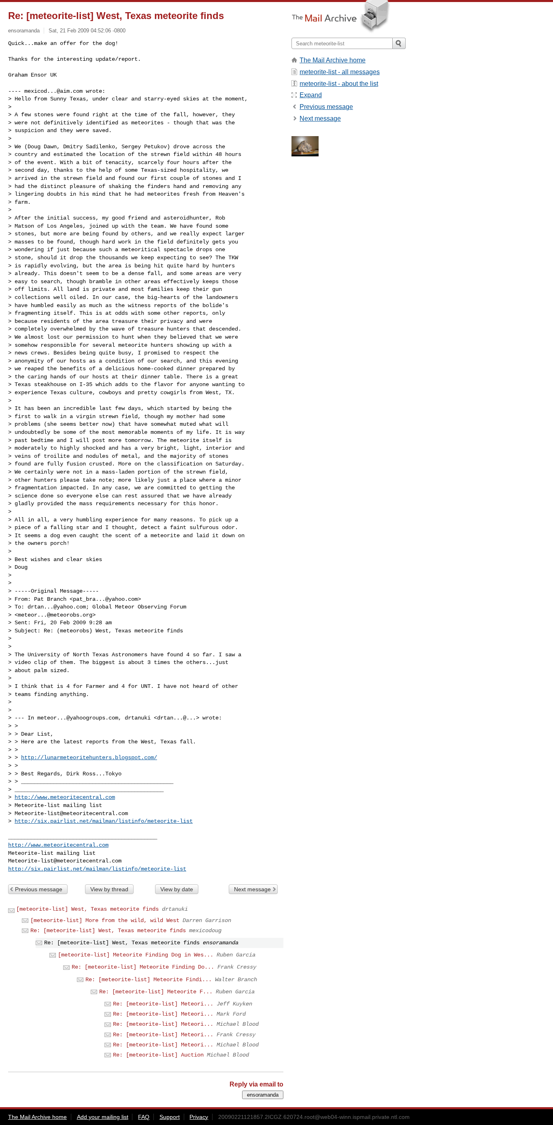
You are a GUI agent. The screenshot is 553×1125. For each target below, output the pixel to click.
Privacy (198, 1117)
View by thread (109, 889)
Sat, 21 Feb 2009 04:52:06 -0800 (87, 31)
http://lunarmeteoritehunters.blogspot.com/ (89, 757)
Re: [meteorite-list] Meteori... (163, 1004)
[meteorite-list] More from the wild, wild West (104, 920)
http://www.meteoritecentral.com (65, 797)
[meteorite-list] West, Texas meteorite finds (87, 909)
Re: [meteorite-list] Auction (158, 1055)
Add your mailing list (102, 1117)
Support (170, 1117)
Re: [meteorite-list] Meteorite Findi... (148, 979)
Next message (252, 889)
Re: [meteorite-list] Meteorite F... (156, 991)
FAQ (143, 1117)
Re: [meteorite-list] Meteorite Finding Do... (143, 967)
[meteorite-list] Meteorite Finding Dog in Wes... (135, 955)
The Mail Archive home (333, 60)
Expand (311, 95)
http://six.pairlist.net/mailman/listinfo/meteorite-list (104, 821)
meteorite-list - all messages (340, 71)
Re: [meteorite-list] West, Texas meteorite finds (108, 930)
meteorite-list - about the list (339, 83)
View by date (176, 889)
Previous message (38, 889)
